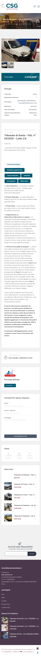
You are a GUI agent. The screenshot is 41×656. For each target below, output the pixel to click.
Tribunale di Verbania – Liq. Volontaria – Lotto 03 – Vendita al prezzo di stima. (25, 516)
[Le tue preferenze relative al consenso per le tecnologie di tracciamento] (37, 652)
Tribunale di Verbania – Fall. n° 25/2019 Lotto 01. (25, 475)
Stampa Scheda (19, 457)
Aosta (8, 24)
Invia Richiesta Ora (20, 436)
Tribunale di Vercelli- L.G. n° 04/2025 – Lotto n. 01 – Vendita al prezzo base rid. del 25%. (25, 619)
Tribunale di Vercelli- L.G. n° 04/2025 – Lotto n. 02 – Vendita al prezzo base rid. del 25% (25, 626)
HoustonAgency (29, 651)
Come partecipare (13, 164)
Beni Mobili (14, 24)
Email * (6, 403)
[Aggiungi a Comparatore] (35, 478)
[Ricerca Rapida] (38, 21)
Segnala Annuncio (30, 457)
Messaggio (7, 417)
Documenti (11, 181)
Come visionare (12, 175)
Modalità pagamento (14, 170)
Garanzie (27, 175)
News (3, 597)
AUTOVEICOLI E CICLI (25, 24)
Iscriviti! (32, 554)
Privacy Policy (5, 604)
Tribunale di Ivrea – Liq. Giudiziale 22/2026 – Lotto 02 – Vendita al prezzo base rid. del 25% (25, 634)
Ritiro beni (24, 181)
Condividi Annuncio (8, 457)
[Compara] (35, 6)
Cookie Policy (5, 607)
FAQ (2, 594)
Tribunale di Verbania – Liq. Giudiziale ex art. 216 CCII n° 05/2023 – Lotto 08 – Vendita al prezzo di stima (25, 505)
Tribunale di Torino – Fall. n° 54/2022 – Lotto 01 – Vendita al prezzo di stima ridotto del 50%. (25, 484)
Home (3, 24)
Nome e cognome (9, 410)
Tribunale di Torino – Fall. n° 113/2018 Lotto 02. (25, 495)
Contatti (3, 601)
